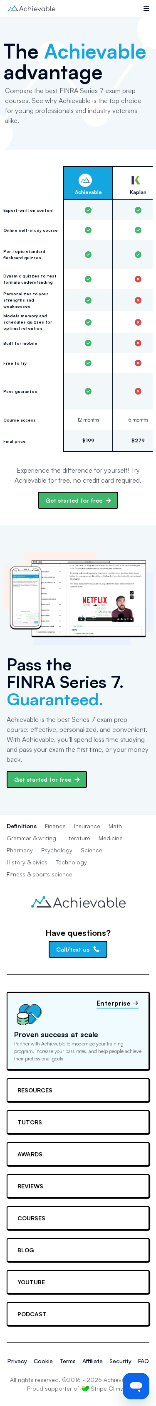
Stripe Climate (110, 1388)
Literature (77, 838)
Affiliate (92, 1360)
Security (120, 1360)
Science (91, 850)
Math (115, 825)
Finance (55, 825)
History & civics (27, 862)
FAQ (143, 1360)
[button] (146, 8)
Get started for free (73, 500)
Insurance (87, 825)
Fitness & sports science (39, 874)
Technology (71, 862)
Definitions (22, 825)
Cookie (43, 1360)
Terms (67, 1360)
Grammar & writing (31, 838)
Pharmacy (20, 850)
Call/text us (72, 949)
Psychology (56, 850)
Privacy (17, 1360)
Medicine (111, 838)
